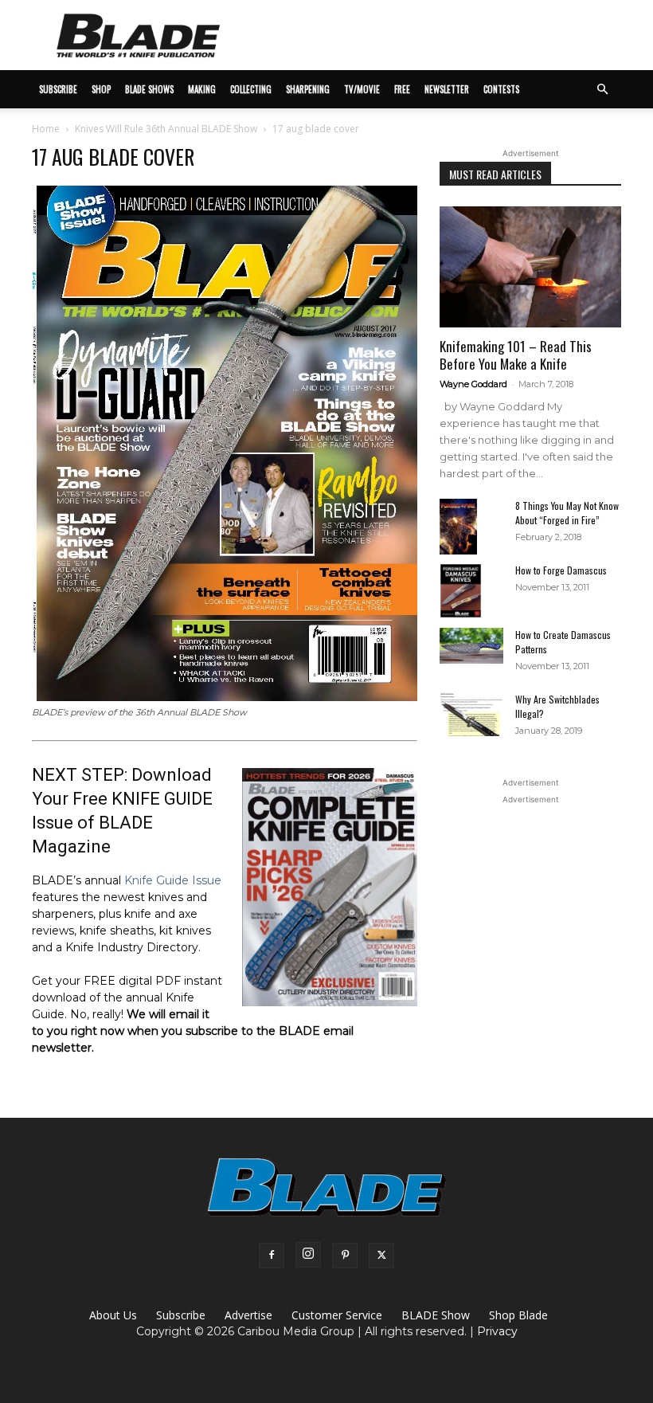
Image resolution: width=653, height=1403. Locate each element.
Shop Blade (518, 1315)
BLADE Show (435, 1315)
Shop (101, 89)
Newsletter (446, 89)
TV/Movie (362, 89)
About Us (113, 1315)
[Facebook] (271, 1255)
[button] (602, 89)
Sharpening (308, 89)
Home (46, 128)
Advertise (248, 1315)
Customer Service (336, 1315)
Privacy (497, 1331)
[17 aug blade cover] (224, 697)
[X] (381, 1255)
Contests (501, 89)
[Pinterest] (345, 1255)
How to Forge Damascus (561, 570)
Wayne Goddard (473, 384)
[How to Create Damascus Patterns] (471, 646)
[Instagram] (308, 1255)
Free (402, 89)
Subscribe (180, 1315)
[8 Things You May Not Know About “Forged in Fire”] (471, 527)
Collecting (251, 89)
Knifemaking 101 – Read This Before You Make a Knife (516, 355)
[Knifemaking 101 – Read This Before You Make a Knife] (530, 266)
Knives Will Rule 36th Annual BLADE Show (166, 128)
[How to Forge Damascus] (471, 591)
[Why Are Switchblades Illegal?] (471, 714)
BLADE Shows (149, 89)
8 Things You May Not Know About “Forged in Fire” (567, 513)
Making (202, 89)
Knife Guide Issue (172, 880)
